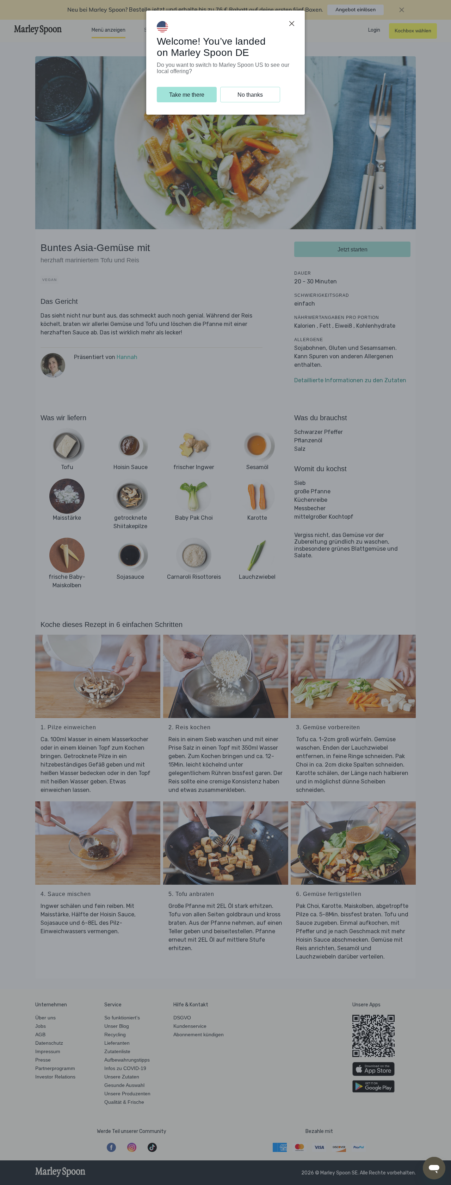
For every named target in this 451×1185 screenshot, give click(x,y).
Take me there (186, 95)
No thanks (250, 95)
